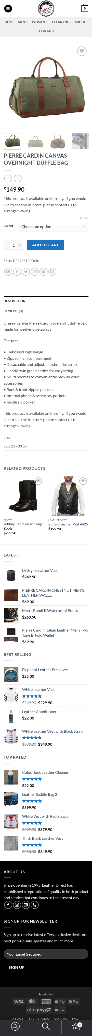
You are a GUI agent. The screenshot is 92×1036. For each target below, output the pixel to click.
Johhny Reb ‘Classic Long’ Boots (23, 526)
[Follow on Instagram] (17, 905)
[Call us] (35, 905)
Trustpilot (46, 994)
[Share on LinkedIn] (52, 272)
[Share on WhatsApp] (8, 272)
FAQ (75, 1018)
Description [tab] (15, 301)
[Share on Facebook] (17, 272)
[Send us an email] (26, 905)
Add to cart (45, 245)
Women (38, 22)
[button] (8, 9)
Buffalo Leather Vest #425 (68, 524)
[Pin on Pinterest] (43, 272)
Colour (8, 226)
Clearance (61, 22)
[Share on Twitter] (26, 272)
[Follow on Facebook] (8, 905)
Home (9, 22)
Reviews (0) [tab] (13, 311)
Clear (84, 217)
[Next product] (8, 178)
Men (21, 22)
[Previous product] (17, 178)
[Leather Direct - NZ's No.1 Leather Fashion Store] (46, 8)
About (80, 22)
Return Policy (38, 1018)
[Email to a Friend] (35, 272)
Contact (47, 31)
